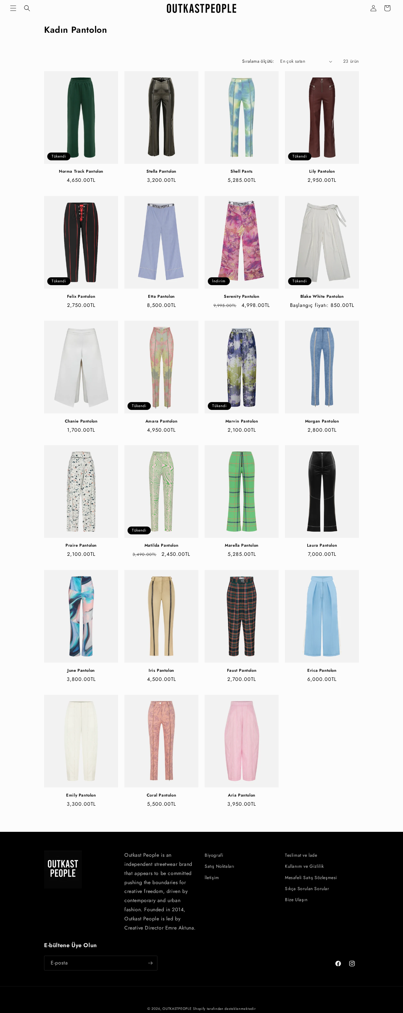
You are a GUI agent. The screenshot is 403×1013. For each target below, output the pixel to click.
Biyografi (214, 855)
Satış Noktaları (220, 866)
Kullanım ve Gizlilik (304, 866)
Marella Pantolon (241, 546)
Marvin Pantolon (241, 421)
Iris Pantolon (161, 670)
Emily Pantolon (81, 795)
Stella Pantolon (161, 172)
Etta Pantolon (161, 296)
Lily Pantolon (322, 172)
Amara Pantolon (161, 421)
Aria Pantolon (241, 795)
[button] (13, 8)
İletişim (212, 877)
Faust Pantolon (241, 670)
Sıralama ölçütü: (258, 61)
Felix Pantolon (81, 296)
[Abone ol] (150, 963)
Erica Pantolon (321, 670)
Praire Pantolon (81, 546)
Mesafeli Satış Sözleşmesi (311, 877)
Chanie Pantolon (81, 421)
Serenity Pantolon (241, 296)
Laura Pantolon (322, 546)
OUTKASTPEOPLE (176, 1008)
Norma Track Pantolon (81, 172)
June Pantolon (81, 670)
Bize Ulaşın (296, 899)
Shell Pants (241, 172)
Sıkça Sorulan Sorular (307, 888)
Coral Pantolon (161, 795)
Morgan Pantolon (322, 421)
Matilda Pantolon (162, 546)
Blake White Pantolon (322, 296)
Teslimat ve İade (301, 855)
